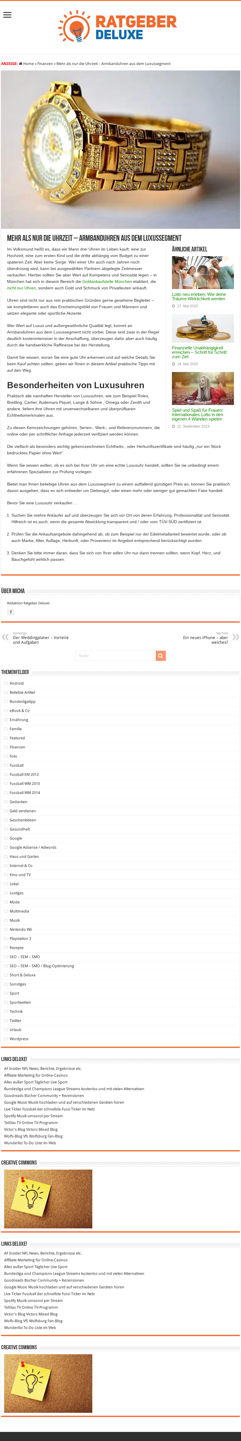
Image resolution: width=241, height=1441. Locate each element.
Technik (16, 1011)
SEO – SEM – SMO (25, 957)
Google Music (15, 1102)
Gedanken (18, 802)
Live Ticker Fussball (20, 1109)
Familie (16, 729)
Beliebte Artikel (22, 692)
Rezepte (17, 947)
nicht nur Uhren (21, 288)
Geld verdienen (23, 811)
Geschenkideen (23, 820)
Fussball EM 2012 (24, 774)
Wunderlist (13, 1143)
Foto (13, 756)
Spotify (10, 1116)
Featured (17, 738)
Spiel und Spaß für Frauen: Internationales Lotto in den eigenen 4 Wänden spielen (197, 414)
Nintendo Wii (21, 929)
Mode (15, 902)
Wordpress (19, 1039)
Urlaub (15, 1030)
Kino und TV (20, 875)
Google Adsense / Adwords (33, 847)
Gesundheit (20, 829)
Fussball (17, 765)
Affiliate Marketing (19, 1075)
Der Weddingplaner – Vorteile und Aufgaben (41, 638)
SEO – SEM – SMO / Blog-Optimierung (42, 966)
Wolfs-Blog (13, 1136)
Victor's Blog (14, 1129)
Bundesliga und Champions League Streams (42, 1089)
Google (16, 838)
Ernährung (19, 720)
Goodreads (14, 1095)
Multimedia (19, 911)
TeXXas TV (12, 1122)
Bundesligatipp (23, 701)
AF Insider (12, 1068)
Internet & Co (21, 865)
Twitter (15, 1020)
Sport (14, 993)
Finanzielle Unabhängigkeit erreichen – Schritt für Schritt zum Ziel (199, 352)
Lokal (14, 884)
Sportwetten (20, 1002)
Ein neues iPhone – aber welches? (205, 638)
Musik (15, 920)
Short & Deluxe (23, 975)
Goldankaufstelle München (107, 281)
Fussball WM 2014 (25, 792)
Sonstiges (18, 984)
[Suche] (161, 656)
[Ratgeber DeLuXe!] (120, 26)
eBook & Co (20, 710)
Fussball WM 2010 (25, 783)
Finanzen (45, 63)
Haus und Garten (24, 856)
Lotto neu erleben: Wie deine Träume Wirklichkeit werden (199, 296)
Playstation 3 (20, 938)
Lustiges (17, 893)
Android (17, 683)
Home (28, 63)
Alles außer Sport (19, 1082)
